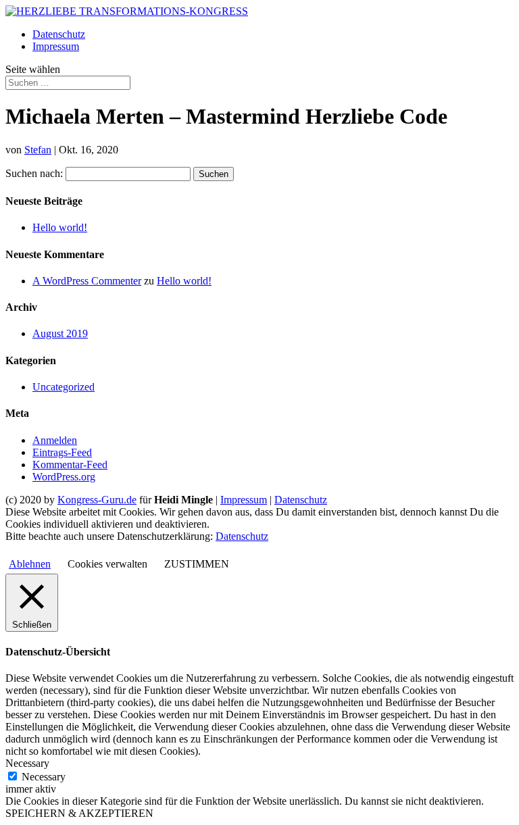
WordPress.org (63, 476)
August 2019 (60, 333)
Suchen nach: (34, 173)
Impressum (55, 46)
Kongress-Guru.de (97, 499)
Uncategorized (63, 387)
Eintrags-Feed (62, 452)
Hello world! (59, 227)
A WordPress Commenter (86, 280)
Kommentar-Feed (69, 464)
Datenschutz (58, 34)
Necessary (44, 776)
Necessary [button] (27, 763)
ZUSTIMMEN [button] (196, 564)
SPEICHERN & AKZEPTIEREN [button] (79, 813)
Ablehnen (30, 564)
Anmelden (54, 440)
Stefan (37, 149)
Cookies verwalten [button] (107, 564)
